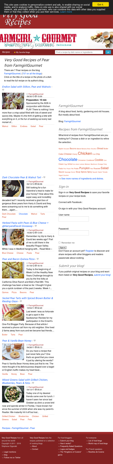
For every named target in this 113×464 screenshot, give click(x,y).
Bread (100, 148)
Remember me (68, 242)
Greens (5, 419)
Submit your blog (67, 440)
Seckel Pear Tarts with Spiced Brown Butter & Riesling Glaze (27, 300)
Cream (61, 164)
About (34, 446)
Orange (100, 164)
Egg (65, 164)
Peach (69, 169)
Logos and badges (67, 449)
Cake (61, 153)
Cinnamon (82, 160)
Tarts (42, 213)
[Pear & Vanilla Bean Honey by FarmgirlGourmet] (13, 351)
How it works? (65, 443)
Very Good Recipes (9, 437)
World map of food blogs (98, 443)
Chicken (35, 416)
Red (91, 169)
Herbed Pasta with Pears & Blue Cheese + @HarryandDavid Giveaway (25, 224)
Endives (23, 126)
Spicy (89, 171)
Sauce (61, 171)
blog (5, 454)
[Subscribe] (27, 93)
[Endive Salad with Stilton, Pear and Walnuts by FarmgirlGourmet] (13, 100)
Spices (84, 171)
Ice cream (76, 164)
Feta (30, 419)
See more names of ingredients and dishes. (82, 178)
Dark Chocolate (9, 213)
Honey (14, 373)
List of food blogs (95, 440)
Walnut (5, 126)
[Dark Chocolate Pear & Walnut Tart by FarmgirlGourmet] (13, 188)
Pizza (14, 292)
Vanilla (5, 373)
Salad (33, 126)
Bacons (23, 292)
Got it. (100, 4)
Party (105, 164)
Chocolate (23, 213)
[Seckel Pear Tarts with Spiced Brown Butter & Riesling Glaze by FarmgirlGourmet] (13, 312)
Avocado (66, 149)
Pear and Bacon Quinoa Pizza (18, 259)
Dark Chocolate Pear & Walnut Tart (21, 177)
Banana (84, 148)
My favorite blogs (23, 52)
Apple (61, 148)
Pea (64, 169)
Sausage (68, 172)
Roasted (97, 168)
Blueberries (24, 416)
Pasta (29, 252)
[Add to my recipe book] (3, 90)
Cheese (20, 252)
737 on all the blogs (31, 73)
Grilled (45, 416)
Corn (105, 160)
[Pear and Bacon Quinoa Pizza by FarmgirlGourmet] (13, 270)
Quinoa (5, 292)
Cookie (99, 160)
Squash (94, 172)
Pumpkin (84, 168)
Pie (72, 168)
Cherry (74, 154)
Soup (78, 171)
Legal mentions (10, 451)
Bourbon (94, 149)
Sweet (100, 172)
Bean (22, 373)
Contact (35, 449)
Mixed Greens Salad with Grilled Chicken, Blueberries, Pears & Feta (25, 381)
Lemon (82, 164)
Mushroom (94, 164)
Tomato (105, 172)
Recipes (6, 52)
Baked (79, 148)
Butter (4, 334)
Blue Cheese (7, 252)
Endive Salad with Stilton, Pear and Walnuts (26, 87)
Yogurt (61, 175)
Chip (98, 154)
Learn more (66, 11)
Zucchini (66, 175)
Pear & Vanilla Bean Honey (16, 341)
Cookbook (90, 160)
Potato (76, 168)
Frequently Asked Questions (71, 446)
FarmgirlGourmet (12, 73)
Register (90, 250)
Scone (73, 172)
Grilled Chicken (8, 416)
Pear (41, 126)
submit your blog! (102, 274)
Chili (94, 154)
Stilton (14, 126)
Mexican (87, 164)
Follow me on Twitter (12, 457)
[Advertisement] (28, 153)
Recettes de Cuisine (96, 451)
